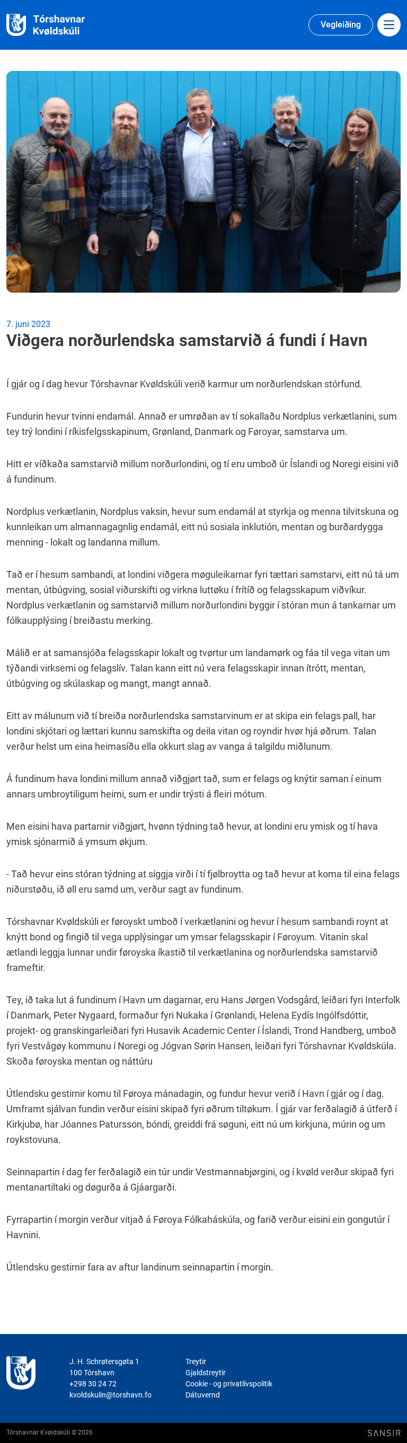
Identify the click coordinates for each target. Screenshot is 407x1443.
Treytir (195, 1361)
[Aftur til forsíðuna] (21, 1378)
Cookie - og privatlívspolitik (228, 1384)
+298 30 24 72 (93, 1384)
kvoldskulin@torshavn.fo (110, 1395)
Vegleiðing (341, 25)
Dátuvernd (202, 1395)
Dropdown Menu (389, 25)
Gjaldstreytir (205, 1372)
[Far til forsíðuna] (58, 25)
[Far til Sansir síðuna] (384, 1433)
